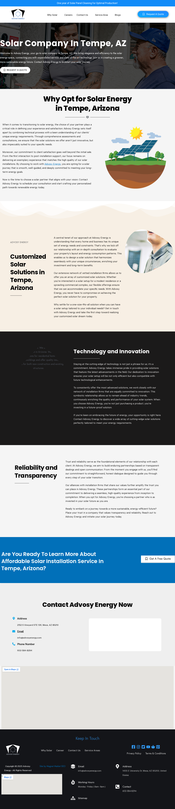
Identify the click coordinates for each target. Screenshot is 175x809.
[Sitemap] (73, 798)
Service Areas (92, 750)
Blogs (118, 15)
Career (60, 750)
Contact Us (82, 15)
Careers (68, 15)
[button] (53, 15)
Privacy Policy (134, 753)
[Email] (13, 631)
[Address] (117, 766)
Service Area (101, 15)
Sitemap (82, 798)
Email (20, 631)
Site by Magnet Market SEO (52, 766)
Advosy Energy (53, 164)
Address (127, 766)
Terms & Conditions (155, 753)
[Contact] (117, 787)
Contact (126, 786)
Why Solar (52, 15)
